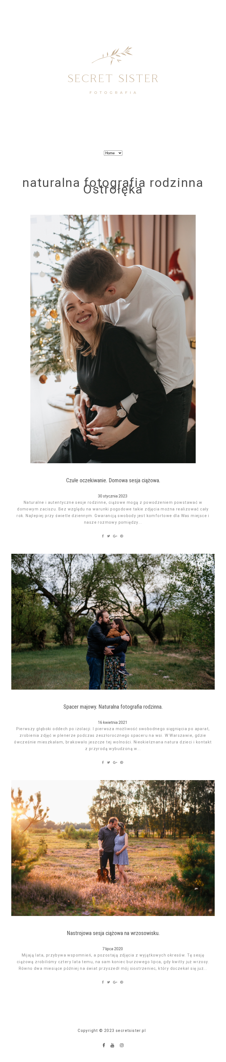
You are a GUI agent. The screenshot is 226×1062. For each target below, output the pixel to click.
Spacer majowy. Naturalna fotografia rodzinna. (113, 706)
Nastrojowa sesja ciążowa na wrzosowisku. (113, 933)
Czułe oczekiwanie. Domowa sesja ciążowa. (113, 480)
